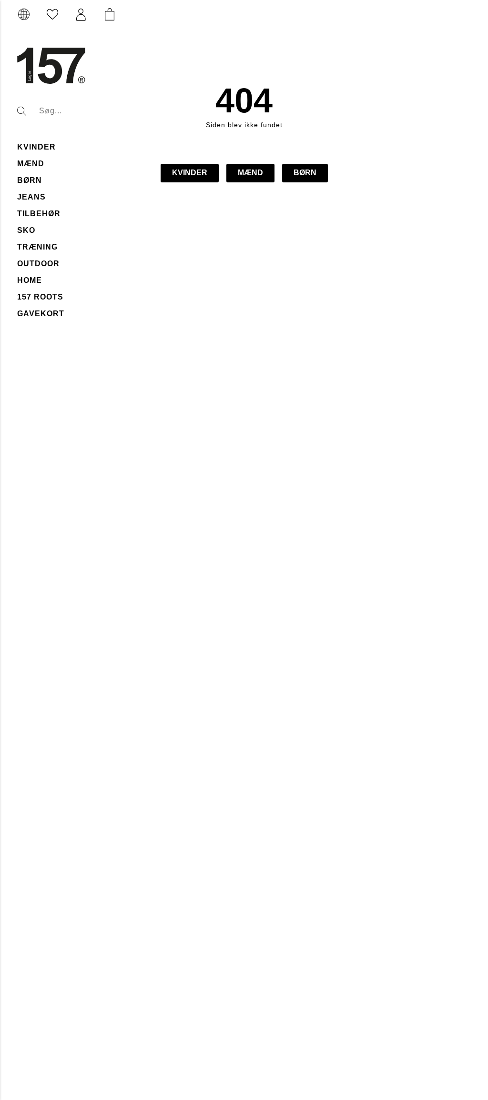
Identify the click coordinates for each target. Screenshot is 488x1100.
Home (29, 280)
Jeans (31, 197)
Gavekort (40, 314)
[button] (81, 15)
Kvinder (36, 147)
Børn (29, 180)
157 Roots (40, 297)
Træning (37, 247)
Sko (26, 230)
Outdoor (38, 264)
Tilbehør (39, 214)
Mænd (30, 164)
